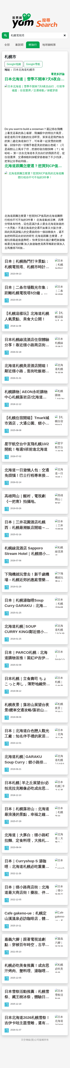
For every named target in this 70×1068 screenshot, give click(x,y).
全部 (7, 44)
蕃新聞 (19, 44)
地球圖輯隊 (49, 44)
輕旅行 (33, 44)
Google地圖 (14, 64)
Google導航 (33, 64)
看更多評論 (58, 74)
